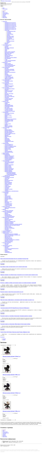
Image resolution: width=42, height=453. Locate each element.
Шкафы (6, 124)
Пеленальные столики (9, 119)
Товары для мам (6, 232)
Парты (6, 117)
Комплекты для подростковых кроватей (12, 225)
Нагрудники (7, 71)
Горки (6, 194)
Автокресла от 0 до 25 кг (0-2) (10, 24)
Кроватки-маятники (8, 171)
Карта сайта (5, 17)
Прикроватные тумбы (9, 120)
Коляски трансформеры (9, 147)
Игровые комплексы (8, 130)
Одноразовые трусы (8, 238)
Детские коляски (6, 143)
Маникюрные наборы (9, 105)
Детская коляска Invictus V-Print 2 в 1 (11, 392)
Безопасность (5, 62)
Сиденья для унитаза (9, 109)
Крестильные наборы (9, 80)
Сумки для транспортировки (10, 60)
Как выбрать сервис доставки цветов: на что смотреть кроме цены (13, 266)
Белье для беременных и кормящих (11, 233)
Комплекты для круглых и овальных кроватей (13, 224)
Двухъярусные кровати (9, 162)
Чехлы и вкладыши (10, 40)
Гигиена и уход (5, 101)
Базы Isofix (7, 42)
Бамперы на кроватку (9, 219)
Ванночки (7, 89)
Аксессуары (7, 30)
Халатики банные (8, 99)
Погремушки (7, 139)
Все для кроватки (6, 82)
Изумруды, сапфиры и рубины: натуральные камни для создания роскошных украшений (18, 282)
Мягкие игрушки (8, 136)
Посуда (6, 73)
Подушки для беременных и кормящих (12, 239)
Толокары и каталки (8, 189)
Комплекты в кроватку (9, 223)
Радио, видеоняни (8, 249)
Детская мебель (5, 112)
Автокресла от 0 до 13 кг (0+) (10, 22)
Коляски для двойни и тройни (10, 146)
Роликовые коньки (8, 184)
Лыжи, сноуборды (8, 183)
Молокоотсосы (7, 236)
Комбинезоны (7, 154)
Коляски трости (8, 148)
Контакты (4, 16)
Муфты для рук (8, 54)
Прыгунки (7, 243)
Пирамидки (7, 138)
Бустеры (6, 43)
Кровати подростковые (9, 164)
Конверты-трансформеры (9, 157)
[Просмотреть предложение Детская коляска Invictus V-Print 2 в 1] (7, 390)
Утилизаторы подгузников (10, 111)
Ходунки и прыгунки (7, 242)
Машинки (7, 135)
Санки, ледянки (8, 186)
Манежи (4, 209)
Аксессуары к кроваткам (9, 161)
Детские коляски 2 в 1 (9, 144)
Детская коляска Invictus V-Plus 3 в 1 (11, 374)
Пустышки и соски (8, 75)
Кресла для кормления (9, 235)
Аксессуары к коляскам (7, 44)
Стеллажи (7, 121)
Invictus (4, 339)
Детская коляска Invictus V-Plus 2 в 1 (11, 411)
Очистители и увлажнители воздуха (11, 248)
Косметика (7, 94)
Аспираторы (7, 102)
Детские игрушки (6, 127)
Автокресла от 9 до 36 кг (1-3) (10, 29)
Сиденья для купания (9, 98)
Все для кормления (6, 67)
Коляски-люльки (8, 149)
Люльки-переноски (8, 151)
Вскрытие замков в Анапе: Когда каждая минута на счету (11, 291)
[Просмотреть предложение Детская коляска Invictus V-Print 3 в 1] (7, 354)
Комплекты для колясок (9, 52)
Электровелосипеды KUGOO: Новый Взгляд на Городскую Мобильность (14, 307)
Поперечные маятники (11, 172)
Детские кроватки (6, 160)
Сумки (6, 59)
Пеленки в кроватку (8, 227)
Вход (3, 7)
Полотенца (7, 81)
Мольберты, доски (8, 201)
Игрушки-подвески (8, 132)
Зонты (6, 50)
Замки (6, 49)
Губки (6, 92)
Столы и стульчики (8, 205)
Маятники (7, 84)
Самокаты (7, 185)
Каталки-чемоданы (8, 182)
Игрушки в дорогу (10, 36)
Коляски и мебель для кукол (10, 133)
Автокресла (5, 21)
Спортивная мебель (8, 203)
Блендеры (6, 68)
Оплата (4, 15)
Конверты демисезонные (9, 155)
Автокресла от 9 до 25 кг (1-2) (10, 28)
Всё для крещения (6, 79)
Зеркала (8, 35)
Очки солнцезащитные (9, 66)
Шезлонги (7, 208)
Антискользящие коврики (9, 88)
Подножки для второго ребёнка (11, 57)
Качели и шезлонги (6, 206)
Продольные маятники (11, 173)
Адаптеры (9, 32)
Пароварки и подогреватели (10, 72)
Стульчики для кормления (7, 231)
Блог (3, 11)
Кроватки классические (9, 168)
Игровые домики (8, 197)
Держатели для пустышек (9, 70)
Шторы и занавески (8, 125)
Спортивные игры (8, 204)
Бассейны (6, 192)
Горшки (6, 103)
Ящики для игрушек (8, 126)
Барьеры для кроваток (9, 83)
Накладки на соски (8, 237)
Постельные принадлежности (8, 217)
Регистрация (5, 8)
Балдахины (7, 218)
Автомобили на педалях (9, 177)
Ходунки (6, 244)
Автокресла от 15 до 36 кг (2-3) (10, 26)
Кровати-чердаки (8, 166)
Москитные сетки (10, 37)
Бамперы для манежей (9, 210)
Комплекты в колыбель (9, 222)
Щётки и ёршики (8, 78)
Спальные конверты (8, 158)
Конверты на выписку (9, 156)
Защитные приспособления (10, 65)
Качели (6, 200)
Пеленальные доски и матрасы (10, 118)
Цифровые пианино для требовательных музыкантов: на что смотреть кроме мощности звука (19, 274)
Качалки (6, 199)
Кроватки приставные (9, 169)
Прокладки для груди (9, 240)
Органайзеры (7, 56)
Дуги (6, 128)
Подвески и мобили (8, 86)
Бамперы (6, 46)
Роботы (6, 250)
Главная (4, 10)
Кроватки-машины (8, 170)
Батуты (6, 193)
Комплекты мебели (8, 116)
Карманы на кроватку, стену (10, 221)
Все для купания (6, 87)
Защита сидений (10, 34)
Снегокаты (7, 188)
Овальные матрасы (8, 215)
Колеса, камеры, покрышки (10, 51)
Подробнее (2, 263)
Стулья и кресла (8, 123)
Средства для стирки (9, 110)
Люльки (6, 150)
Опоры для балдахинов (9, 85)
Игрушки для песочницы (9, 131)
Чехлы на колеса (8, 61)
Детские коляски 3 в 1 (9, 145)
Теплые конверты (8, 159)
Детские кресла (8, 195)
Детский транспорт (6, 176)
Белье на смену (7, 220)
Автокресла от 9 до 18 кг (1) (10, 27)
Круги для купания (8, 95)
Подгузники (7, 107)
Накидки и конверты (9, 55)
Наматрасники (7, 214)
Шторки (8, 41)
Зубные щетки (7, 104)
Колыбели (7, 163)
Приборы (6, 74)
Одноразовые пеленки (9, 106)
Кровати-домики (8, 165)
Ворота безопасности (9, 64)
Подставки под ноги (8, 108)
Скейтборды (7, 187)
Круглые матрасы (8, 212)
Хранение (7, 100)
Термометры (7, 251)
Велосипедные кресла (9, 180)
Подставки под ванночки (9, 96)
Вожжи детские (8, 63)
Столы (6, 122)
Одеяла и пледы (8, 226)
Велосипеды (7, 181)
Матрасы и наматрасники (7, 211)
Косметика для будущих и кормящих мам (12, 234)
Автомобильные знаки (11, 31)
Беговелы (6, 179)
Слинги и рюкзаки (6, 230)
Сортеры (6, 142)
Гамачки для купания (9, 90)
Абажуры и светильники (9, 113)
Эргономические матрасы (9, 216)
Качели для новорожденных (10, 207)
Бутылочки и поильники (9, 69)
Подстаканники (8, 58)
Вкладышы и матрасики (9, 47)
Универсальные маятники (12, 174)
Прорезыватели (8, 140)
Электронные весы (8, 252)
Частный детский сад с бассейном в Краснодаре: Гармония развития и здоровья (16, 315)
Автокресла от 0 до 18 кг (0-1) (10, 23)
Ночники (6, 247)
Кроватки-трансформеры (9, 175)
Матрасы (6, 213)
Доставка (4, 14)
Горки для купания (8, 91)
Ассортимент (5, 12)
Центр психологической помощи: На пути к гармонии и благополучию (14, 258)
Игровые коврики (8, 129)
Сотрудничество (6, 13)
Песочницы (7, 202)
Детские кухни (7, 196)
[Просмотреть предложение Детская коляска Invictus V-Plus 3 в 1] (7, 372)
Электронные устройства (7, 245)
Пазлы (6, 137)
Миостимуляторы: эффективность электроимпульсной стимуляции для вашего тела (17, 299)
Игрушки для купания (9, 93)
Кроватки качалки (8, 167)
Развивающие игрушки (9, 141)
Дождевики (9, 33)
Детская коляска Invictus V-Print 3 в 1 (11, 356)
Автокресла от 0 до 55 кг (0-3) (10, 25)
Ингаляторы (7, 246)
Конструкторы (7, 134)
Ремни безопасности (8, 241)
